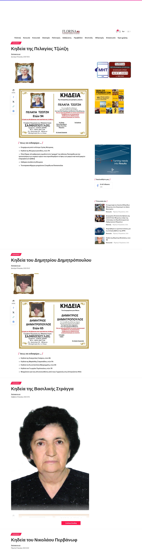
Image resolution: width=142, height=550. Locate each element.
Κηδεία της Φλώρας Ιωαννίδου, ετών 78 (35, 151)
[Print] (13, 111)
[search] (120, 31)
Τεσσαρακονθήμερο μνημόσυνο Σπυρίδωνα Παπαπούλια (42, 165)
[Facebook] (104, 185)
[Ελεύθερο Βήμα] (71, 31)
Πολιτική (108, 224)
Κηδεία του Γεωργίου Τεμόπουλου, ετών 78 (36, 368)
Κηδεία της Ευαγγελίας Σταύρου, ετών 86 (36, 358)
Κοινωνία (109, 212)
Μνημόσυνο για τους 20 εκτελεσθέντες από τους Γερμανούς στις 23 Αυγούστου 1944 (51, 372)
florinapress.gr (15, 54)
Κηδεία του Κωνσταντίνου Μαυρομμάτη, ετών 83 (38, 365)
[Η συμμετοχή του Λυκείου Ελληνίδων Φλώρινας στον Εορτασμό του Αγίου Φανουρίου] (100, 207)
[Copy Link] (13, 106)
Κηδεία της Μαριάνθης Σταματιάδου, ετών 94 (37, 361)
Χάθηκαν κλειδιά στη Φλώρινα (32, 162)
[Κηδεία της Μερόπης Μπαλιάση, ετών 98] (100, 240)
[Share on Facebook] (13, 97)
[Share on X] (13, 101)
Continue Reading (71, 523)
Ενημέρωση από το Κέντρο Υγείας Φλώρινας (37, 147)
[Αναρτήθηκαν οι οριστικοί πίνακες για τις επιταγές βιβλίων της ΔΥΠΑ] (100, 231)
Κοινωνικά (16, 43)
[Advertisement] (58, 13)
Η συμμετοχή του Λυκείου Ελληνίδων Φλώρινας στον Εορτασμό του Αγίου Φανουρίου (118, 207)
